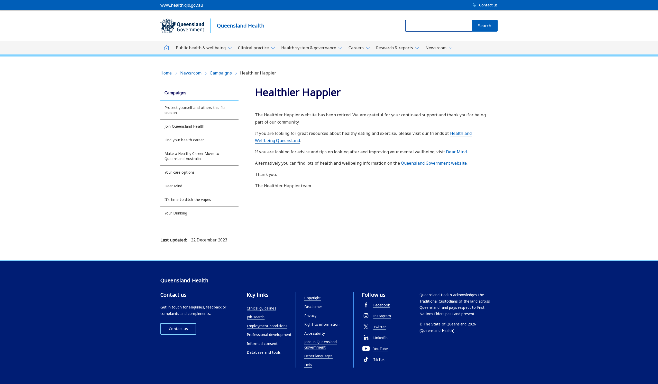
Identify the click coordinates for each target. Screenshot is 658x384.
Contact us (178, 328)
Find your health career (184, 139)
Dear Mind (173, 185)
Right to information (322, 324)
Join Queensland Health (184, 126)
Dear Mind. (457, 152)
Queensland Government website (434, 163)
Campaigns (221, 73)
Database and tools (264, 352)
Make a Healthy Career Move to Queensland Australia (191, 156)
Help (308, 364)
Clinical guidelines (261, 308)
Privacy (310, 315)
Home (166, 73)
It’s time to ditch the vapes (187, 199)
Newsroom (191, 73)
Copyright (312, 297)
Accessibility (314, 333)
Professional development (269, 334)
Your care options (179, 172)
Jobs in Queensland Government (320, 344)
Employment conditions (267, 325)
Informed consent (262, 343)
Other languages (318, 355)
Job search (255, 316)
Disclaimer (313, 306)
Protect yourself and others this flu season (194, 110)
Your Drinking (175, 213)
